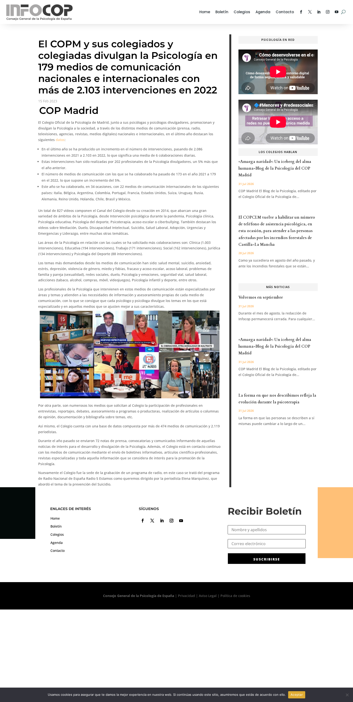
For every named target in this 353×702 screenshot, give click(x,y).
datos (60, 139)
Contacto (285, 11)
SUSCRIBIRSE (266, 559)
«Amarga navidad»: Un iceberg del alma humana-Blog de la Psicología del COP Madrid (274, 168)
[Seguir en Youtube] (181, 520)
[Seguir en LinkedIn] (162, 520)
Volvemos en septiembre (260, 297)
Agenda (263, 11)
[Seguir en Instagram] (171, 520)
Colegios (242, 11)
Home (204, 11)
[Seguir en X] (152, 520)
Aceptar (297, 694)
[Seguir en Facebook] (142, 520)
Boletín (221, 11)
